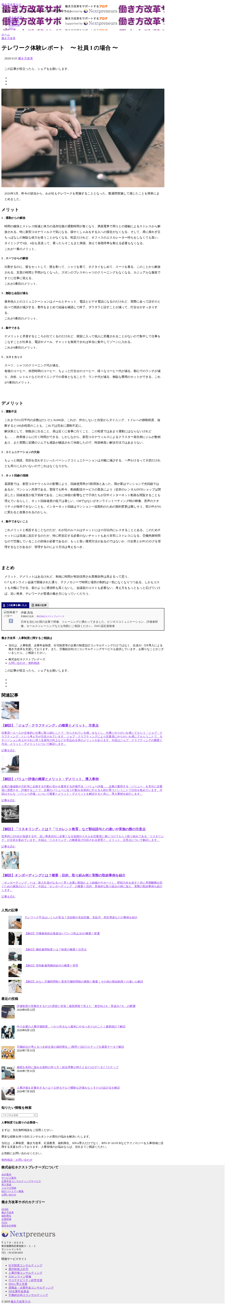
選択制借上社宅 (18, 1269)
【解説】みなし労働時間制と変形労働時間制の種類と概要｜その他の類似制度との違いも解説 (84, 981)
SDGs (11, 28)
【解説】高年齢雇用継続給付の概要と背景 (51, 965)
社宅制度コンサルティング (25, 1265)
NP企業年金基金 (18, 1291)
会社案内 (6, 1174)
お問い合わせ (8, 1194)
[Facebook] (11, 621)
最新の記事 (41, 605)
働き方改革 (15, 17)
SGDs (4, 1222)
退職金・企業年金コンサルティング (31, 1287)
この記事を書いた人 (16, 605)
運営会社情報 (8, 1225)
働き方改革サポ (11, 4)
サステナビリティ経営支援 (25, 1280)
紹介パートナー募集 (12, 1191)
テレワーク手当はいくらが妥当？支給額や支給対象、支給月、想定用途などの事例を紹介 (81, 917)
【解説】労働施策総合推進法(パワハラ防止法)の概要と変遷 (62, 933)
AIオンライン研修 (19, 1276)
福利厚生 (14, 21)
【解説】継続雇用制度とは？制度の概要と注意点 (56, 949)
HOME (5, 1209)
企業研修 (14, 24)
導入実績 (6, 1184)
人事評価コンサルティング (25, 1272)
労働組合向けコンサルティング (28, 1295)
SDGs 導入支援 (17, 1283)
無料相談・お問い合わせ (16, 1159)
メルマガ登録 (8, 1188)
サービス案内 (8, 1178)
